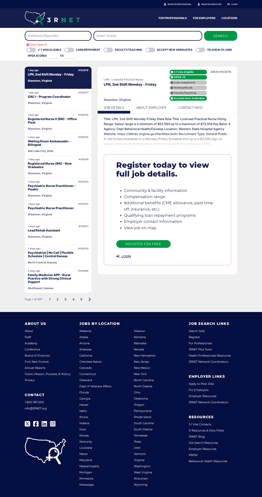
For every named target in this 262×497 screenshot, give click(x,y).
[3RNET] (52, 18)
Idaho (83, 411)
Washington (142, 466)
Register (194, 337)
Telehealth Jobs (219, 49)
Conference (32, 349)
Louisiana (85, 448)
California (85, 355)
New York (140, 374)
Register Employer (211, 4)
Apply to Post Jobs (201, 384)
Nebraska (140, 343)
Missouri (139, 331)
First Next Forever (37, 361)
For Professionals (173, 18)
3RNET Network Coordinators (208, 361)
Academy (31, 343)
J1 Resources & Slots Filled (206, 430)
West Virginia (143, 472)
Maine (83, 454)
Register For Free (143, 244)
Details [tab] (114, 108)
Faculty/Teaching (128, 49)
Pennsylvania (143, 411)
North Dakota (143, 386)
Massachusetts (89, 466)
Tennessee (140, 435)
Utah (137, 448)
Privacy (30, 380)
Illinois (83, 417)
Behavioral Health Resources (208, 461)
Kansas (84, 435)
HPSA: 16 (179, 77)
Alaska (83, 337)
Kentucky (85, 441)
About (29, 331)
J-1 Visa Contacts (200, 424)
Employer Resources (202, 396)
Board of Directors (37, 355)
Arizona (84, 343)
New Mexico (142, 368)
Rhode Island (142, 417)
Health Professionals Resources (210, 355)
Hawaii (83, 405)
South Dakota (143, 429)
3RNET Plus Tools (200, 349)
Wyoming (140, 484)
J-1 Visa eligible (49, 49)
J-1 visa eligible (184, 72)
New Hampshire (144, 355)
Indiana (84, 423)
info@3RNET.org (36, 408)
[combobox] (58, 36)
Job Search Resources (203, 443)
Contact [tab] (191, 108)
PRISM (193, 455)
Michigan (85, 472)
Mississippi (86, 484)
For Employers (204, 18)
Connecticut (87, 374)
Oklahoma (141, 398)
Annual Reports (35, 368)
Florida (84, 392)
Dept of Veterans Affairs (95, 386)
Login (234, 4)
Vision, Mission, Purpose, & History (48, 374)
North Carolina (144, 380)
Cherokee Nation (90, 361)
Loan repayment (184, 82)
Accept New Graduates (174, 49)
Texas (137, 441)
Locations (229, 18)
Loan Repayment (88, 49)
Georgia (84, 398)
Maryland (85, 460)
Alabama (85, 331)
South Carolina (144, 423)
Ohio (137, 392)
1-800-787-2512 (34, 402)
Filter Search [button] (38, 44)
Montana (140, 337)
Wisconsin (141, 478)
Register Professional (180, 4)
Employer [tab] (151, 108)
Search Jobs (197, 331)
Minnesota (86, 478)
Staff (28, 337)
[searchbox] (50, 36)
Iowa (82, 429)
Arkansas (85, 349)
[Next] (89, 299)
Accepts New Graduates (189, 98)
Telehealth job (183, 87)
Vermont (140, 454)
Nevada (139, 349)
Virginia (139, 460)
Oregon (139, 405)
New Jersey (141, 361)
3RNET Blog (197, 436)
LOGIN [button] (126, 256)
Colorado (85, 368)
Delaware (85, 380)
